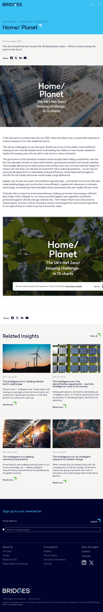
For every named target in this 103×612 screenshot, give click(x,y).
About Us (8, 547)
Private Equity (50, 555)
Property (48, 551)
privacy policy (24, 529)
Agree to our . (18, 529)
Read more (8, 404)
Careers (6, 555)
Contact (86, 555)
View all (93, 336)
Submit (94, 521)
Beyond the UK (10, 559)
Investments (51, 547)
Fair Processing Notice (15, 604)
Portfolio (48, 563)
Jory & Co (37, 599)
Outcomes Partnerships (55, 559)
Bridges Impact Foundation (15, 563)
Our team (7, 551)
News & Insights (90, 547)
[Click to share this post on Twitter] (15, 58)
